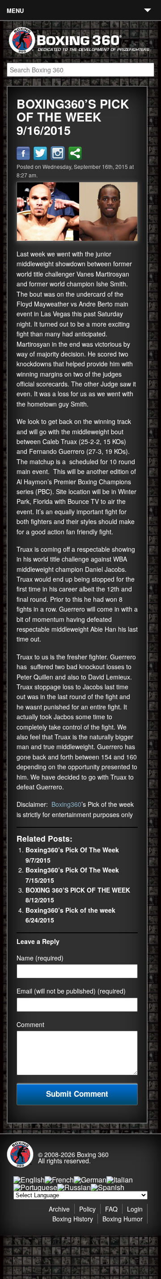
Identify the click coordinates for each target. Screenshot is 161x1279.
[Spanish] (107, 1187)
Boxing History (72, 1218)
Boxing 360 (93, 1154)
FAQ (111, 1208)
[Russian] (74, 1187)
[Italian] (119, 1179)
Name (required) (40, 957)
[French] (59, 1179)
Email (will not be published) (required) (71, 990)
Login (135, 1208)
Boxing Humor (122, 1218)
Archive (59, 1208)
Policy (87, 1208)
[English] (29, 1179)
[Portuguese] (35, 1187)
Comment (30, 1024)
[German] (90, 1179)
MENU (15, 10)
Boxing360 (66, 804)
